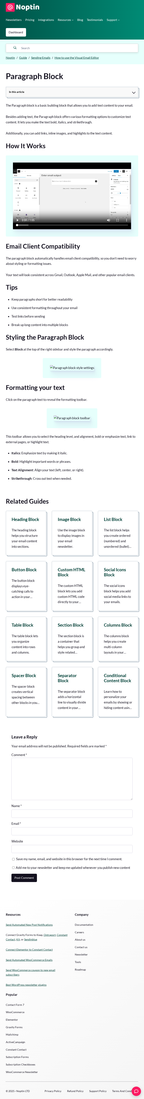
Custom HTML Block (71, 572)
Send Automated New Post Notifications (29, 924)
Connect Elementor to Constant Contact (29, 949)
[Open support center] (136, 1091)
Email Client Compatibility (43, 246)
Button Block (24, 569)
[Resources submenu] (73, 20)
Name (16, 806)
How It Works (26, 146)
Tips (12, 287)
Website (17, 841)
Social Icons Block (115, 572)
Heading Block (25, 519)
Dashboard (16, 32)
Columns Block (118, 625)
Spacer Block (24, 675)
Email (16, 824)
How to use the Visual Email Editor (77, 57)
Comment (19, 755)
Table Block (22, 625)
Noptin (10, 57)
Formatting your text (35, 387)
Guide (23, 57)
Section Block (71, 625)
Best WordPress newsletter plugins (26, 984)
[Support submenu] (119, 20)
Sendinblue (30, 939)
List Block (113, 519)
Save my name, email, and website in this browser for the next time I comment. (69, 859)
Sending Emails (40, 57)
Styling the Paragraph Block (45, 337)
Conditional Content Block (117, 678)
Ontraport (50, 934)
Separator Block (67, 678)
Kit (18, 939)
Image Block (69, 519)
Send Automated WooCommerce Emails (29, 960)
